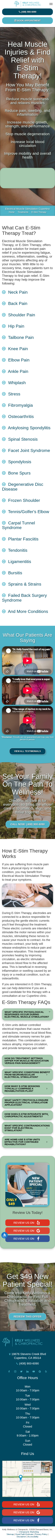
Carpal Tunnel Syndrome (18, 525)
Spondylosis (19, 461)
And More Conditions (27, 611)
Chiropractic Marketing (29, 1532)
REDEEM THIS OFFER (27, 1316)
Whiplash (16, 382)
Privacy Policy (41, 1534)
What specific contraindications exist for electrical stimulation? (27, 1128)
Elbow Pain (18, 360)
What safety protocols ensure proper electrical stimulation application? (26, 1102)
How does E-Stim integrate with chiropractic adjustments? (26, 1115)
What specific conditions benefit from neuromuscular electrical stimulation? (27, 1074)
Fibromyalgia (20, 405)
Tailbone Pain (20, 337)
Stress (13, 394)
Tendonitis (17, 550)
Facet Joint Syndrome (28, 450)
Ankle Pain (17, 371)
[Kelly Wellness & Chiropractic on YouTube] (34, 1371)
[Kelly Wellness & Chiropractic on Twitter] (21, 1371)
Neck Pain (17, 292)
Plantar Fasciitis (22, 539)
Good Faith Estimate (24, 1534)
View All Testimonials (27, 751)
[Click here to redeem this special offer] (27, 1184)
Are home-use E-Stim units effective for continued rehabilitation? (22, 1142)
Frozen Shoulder (23, 500)
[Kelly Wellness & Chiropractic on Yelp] (46, 1371)
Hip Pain (15, 326)
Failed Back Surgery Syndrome (24, 597)
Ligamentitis (19, 561)
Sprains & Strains (24, 584)
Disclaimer (21, 1536)
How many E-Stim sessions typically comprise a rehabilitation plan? (22, 1088)
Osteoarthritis (20, 416)
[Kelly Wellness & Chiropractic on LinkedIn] (27, 1371)
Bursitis (14, 572)
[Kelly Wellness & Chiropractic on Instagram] (15, 1371)
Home (12, 212)
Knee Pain (17, 348)
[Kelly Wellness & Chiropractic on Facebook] (9, 1371)
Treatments (23, 212)
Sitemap (10, 1534)
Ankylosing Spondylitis (28, 427)
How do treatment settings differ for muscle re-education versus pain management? (27, 1060)
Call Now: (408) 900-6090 (27, 824)
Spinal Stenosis (22, 439)
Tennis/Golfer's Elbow (28, 511)
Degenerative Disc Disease (22, 486)
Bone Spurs (19, 473)
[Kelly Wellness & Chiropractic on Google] (40, 1371)
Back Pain (17, 303)
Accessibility (33, 1536)
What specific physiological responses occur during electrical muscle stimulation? (27, 1014)
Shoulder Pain (21, 314)
